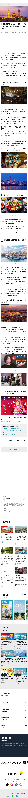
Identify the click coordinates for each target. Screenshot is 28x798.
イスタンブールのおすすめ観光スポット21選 (13, 428)
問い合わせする (14, 751)
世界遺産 (16, 449)
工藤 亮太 (11, 541)
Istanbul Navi (22, 71)
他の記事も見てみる (14, 440)
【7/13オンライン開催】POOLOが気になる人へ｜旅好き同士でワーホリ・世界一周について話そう (7, 661)
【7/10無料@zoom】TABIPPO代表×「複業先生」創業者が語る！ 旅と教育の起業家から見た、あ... (20, 644)
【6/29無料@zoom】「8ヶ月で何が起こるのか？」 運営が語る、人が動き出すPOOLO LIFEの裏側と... (20, 679)
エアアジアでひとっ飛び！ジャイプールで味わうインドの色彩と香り (7, 538)
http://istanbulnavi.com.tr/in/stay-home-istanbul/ (13, 421)
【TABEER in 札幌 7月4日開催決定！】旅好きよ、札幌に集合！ (7, 678)
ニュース (11, 449)
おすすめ (5, 449)
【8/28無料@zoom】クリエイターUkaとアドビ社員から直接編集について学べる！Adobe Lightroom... (7, 644)
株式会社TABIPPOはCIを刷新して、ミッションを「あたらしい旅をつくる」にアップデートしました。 (7, 580)
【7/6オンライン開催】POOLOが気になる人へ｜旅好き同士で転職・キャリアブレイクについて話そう (20, 661)
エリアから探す (5, 534)
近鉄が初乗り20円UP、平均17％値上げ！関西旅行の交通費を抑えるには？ (20, 580)
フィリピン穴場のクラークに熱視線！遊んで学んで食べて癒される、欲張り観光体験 (7, 559)
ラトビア (17, 534)
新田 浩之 (25, 584)
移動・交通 (17, 575)
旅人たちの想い (5, 575)
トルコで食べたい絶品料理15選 (10, 434)
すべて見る (24, 594)
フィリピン (4, 555)
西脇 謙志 (8, 498)
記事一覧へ (23, 499)
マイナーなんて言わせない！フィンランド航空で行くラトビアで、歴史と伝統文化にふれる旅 (20, 539)
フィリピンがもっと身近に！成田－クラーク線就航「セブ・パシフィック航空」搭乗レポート (20, 559)
